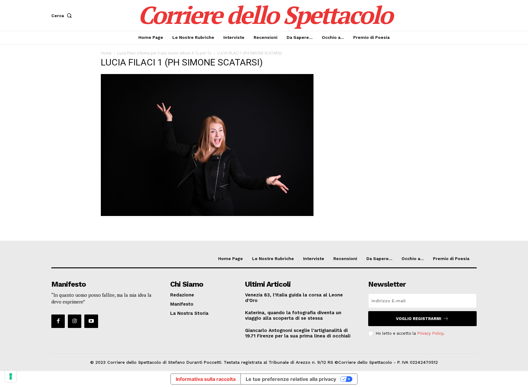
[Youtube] (91, 321)
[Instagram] (74, 321)
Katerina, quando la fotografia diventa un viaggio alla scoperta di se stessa (293, 315)
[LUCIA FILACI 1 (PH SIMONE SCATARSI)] (207, 214)
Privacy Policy (430, 333)
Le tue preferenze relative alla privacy (291, 379)
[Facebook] (58, 321)
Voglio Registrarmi (418, 318)
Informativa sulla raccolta (206, 379)
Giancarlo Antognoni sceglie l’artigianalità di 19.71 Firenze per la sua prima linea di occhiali (297, 333)
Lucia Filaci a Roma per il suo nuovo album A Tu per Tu (164, 53)
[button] (62, 15)
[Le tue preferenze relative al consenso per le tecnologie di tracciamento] (10, 376)
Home (106, 53)
